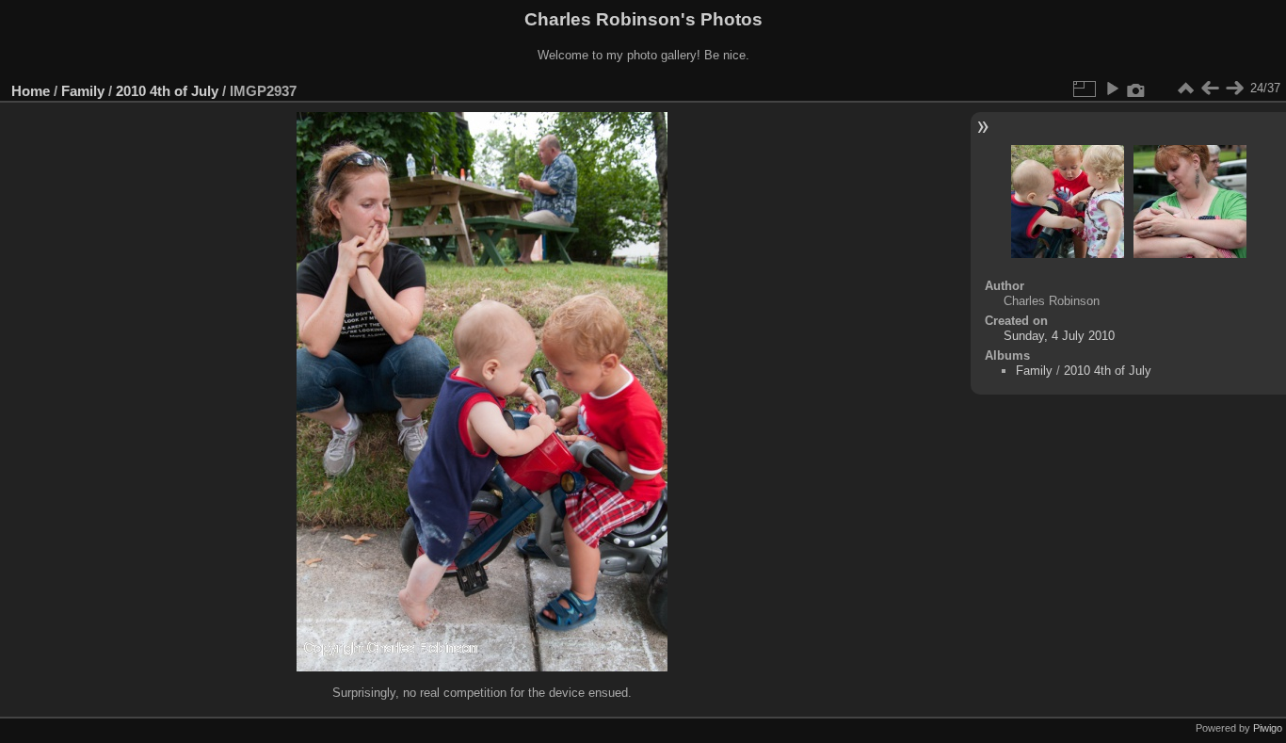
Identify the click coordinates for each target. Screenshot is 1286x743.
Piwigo (1267, 728)
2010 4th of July (167, 91)
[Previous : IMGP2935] (1210, 88)
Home (30, 91)
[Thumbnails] (1185, 88)
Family (82, 91)
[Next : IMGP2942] (1234, 88)
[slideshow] (1112, 88)
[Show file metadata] (1136, 88)
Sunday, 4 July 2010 (1059, 336)
